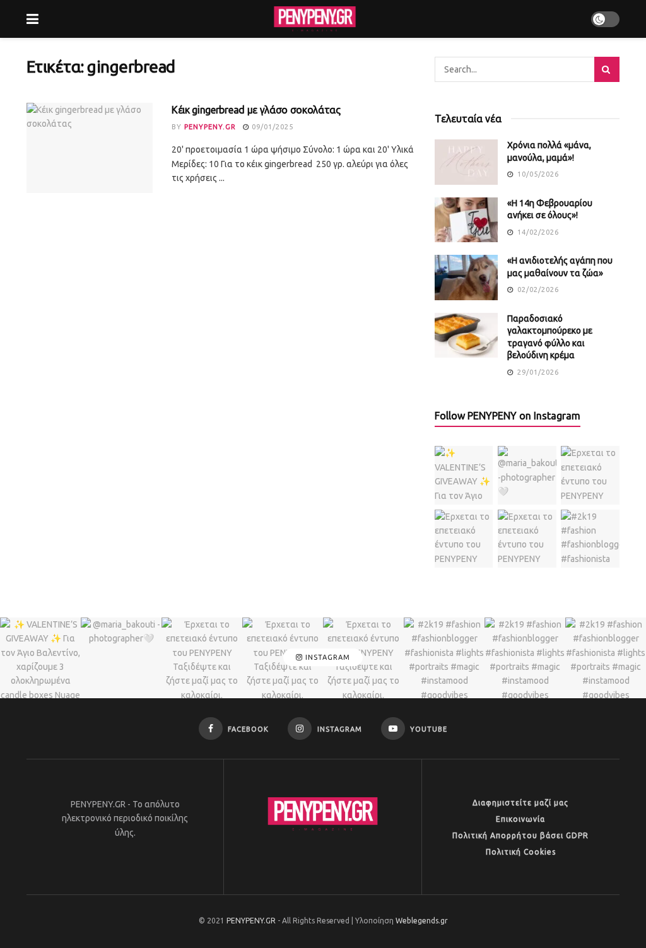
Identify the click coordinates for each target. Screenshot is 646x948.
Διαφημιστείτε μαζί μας (520, 803)
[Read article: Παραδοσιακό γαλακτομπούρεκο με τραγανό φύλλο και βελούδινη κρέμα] (466, 335)
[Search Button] (607, 69)
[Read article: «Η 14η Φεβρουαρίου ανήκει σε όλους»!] (466, 220)
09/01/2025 (271, 127)
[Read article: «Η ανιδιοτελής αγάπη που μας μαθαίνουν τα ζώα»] (466, 277)
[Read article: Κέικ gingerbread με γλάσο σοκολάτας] (89, 148)
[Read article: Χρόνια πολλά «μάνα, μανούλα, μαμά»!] (466, 162)
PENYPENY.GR (210, 127)
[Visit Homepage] (315, 19)
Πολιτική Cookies (521, 852)
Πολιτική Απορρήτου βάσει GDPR (520, 835)
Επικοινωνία (520, 819)
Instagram (326, 657)
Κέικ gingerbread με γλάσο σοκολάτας (256, 109)
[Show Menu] (32, 19)
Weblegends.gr (422, 920)
